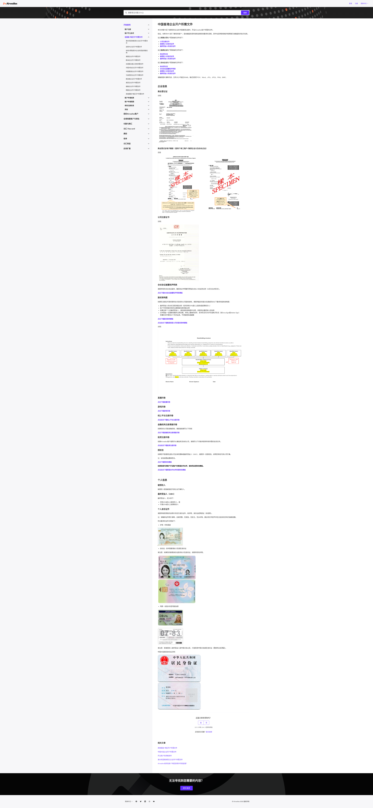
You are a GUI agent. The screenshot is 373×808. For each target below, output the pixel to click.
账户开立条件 (129, 33)
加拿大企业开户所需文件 (134, 47)
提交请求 (209, 732)
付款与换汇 (128, 124)
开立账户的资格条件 (165, 756)
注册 (356, 3)
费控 (125, 134)
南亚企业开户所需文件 (133, 83)
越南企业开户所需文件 (133, 86)
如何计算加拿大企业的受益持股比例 (137, 52)
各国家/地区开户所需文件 (134, 37)
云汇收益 (127, 143)
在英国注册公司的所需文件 (134, 64)
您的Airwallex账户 (131, 114)
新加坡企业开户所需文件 (134, 79)
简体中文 (364, 3)
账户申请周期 (129, 102)
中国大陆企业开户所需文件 (167, 752)
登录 (350, 3)
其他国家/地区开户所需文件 (167, 748)
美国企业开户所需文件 (133, 56)
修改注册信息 (129, 105)
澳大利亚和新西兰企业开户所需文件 (170, 760)
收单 (125, 139)
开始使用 (127, 25)
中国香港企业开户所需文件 (134, 71)
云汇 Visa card (129, 129)
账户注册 (128, 29)
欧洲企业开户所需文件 (133, 60)
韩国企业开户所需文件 (133, 90)
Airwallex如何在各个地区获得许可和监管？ (173, 763)
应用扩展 (127, 148)
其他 (126, 109)
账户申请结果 (129, 98)
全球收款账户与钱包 (131, 119)
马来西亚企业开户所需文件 (134, 75)
